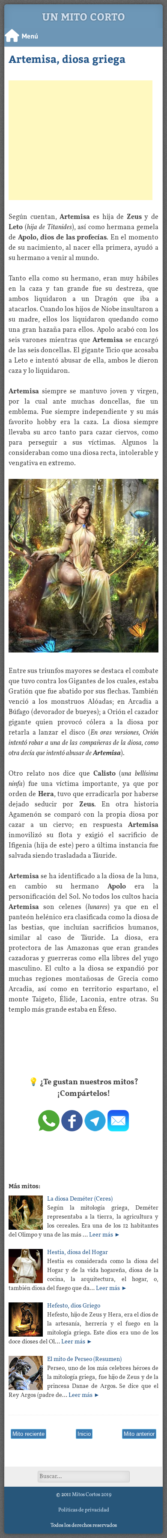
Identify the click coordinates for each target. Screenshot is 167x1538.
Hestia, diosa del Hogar (77, 1253)
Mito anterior (139, 1434)
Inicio (84, 1434)
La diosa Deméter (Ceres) (80, 1199)
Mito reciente (28, 1434)
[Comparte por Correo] (118, 1129)
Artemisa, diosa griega (67, 58)
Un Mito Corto (83, 16)
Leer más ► (104, 1235)
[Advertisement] (80, 140)
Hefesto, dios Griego (73, 1306)
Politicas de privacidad (83, 1510)
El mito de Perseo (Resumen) (84, 1359)
